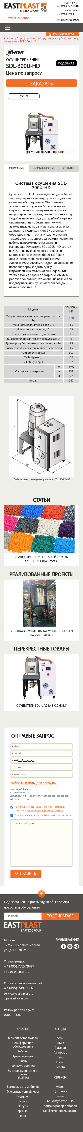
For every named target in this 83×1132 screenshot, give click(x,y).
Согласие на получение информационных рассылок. (43, 815)
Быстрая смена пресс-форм (23, 1072)
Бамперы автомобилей (23, 1087)
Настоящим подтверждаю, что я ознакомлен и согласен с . (40, 809)
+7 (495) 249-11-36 (68, 14)
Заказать (41, 84)
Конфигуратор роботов (60, 1106)
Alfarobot (60, 1052)
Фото (24, 96)
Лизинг (60, 1096)
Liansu (60, 1062)
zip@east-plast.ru (16, 998)
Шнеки (22, 1061)
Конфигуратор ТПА (60, 1101)
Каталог (9, 38)
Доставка (60, 1091)
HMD (60, 1043)
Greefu (60, 1067)
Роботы (22, 1051)
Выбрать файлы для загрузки (33, 783)
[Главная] (23, 927)
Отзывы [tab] (68, 168)
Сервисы (60, 1077)
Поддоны (22, 1096)
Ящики (23, 1101)
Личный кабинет (67, 939)
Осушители (68, 38)
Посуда (23, 1106)
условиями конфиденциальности (45, 810)
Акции (60, 1086)
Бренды (60, 1029)
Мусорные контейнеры (23, 1091)
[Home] (25, 7)
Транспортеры (23, 1056)
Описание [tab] (16, 168)
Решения (23, 1078)
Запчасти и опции (23, 1066)
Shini (60, 1038)
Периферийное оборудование (37, 38)
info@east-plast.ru (68, 20)
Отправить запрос (19, 18)
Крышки (22, 1111)
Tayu (60, 1057)
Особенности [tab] (43, 168)
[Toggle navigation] (7, 27)
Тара (23, 1116)
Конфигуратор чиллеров (60, 1111)
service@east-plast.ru (18, 993)
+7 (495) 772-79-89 (68, 6)
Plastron (60, 1048)
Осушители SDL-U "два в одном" (41, 705)
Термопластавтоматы (23, 1038)
